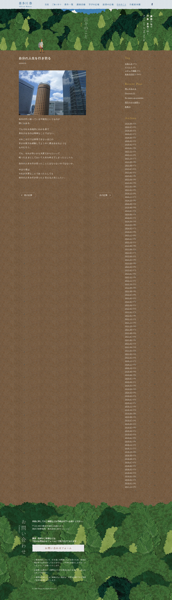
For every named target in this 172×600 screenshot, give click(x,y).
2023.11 (128, 239)
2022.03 (128, 309)
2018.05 (128, 469)
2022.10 (128, 284)
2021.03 (128, 351)
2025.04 (128, 179)
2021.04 (128, 347)
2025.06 (128, 172)
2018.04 (128, 473)
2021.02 (128, 354)
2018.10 (128, 452)
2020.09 (128, 372)
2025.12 (128, 151)
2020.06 (128, 382)
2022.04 (128, 305)
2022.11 (128, 281)
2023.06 (128, 256)
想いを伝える (130, 89)
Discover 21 (130, 93)
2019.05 (128, 427)
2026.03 (128, 141)
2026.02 (128, 144)
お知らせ (128, 64)
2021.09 (128, 330)
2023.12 (128, 235)
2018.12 (128, 445)
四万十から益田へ (132, 102)
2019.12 (128, 403)
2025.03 (128, 183)
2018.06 (128, 466)
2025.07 (128, 169)
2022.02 (128, 312)
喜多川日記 (129, 74)
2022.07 (128, 295)
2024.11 (128, 197)
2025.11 (128, 155)
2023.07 (128, 253)
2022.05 (128, 302)
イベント (128, 67)
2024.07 (128, 211)
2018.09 (128, 455)
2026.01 (128, 148)
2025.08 (128, 165)
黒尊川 (128, 107)
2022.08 (128, 291)
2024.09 (128, 204)
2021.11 (128, 323)
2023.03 (128, 267)
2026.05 (128, 134)
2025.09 (128, 162)
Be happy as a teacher (134, 98)
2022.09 (128, 288)
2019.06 (128, 424)
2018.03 (128, 476)
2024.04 (128, 221)
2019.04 (128, 431)
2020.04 (128, 389)
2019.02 (128, 438)
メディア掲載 (130, 71)
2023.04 (128, 263)
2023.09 (128, 246)
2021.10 (128, 326)
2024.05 (128, 218)
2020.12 (128, 361)
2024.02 (128, 228)
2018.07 (128, 462)
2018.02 (128, 480)
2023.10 (128, 242)
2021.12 (128, 319)
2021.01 (128, 358)
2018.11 (128, 448)
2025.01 (128, 190)
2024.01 (128, 232)
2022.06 (128, 298)
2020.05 (128, 386)
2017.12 (128, 487)
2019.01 (128, 441)
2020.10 (128, 368)
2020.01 (128, 399)
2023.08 (128, 249)
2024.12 (128, 193)
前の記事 (28, 195)
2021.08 (128, 333)
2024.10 (128, 200)
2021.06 (128, 340)
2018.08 (128, 459)
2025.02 (128, 186)
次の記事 (103, 195)
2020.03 (128, 392)
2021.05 (128, 344)
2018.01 (128, 483)
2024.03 (128, 225)
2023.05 (128, 260)
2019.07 (128, 420)
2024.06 (128, 214)
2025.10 (128, 158)
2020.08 (128, 375)
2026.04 (128, 137)
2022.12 (128, 277)
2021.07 (128, 337)
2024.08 (128, 207)
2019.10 (128, 410)
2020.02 (128, 396)
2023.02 (128, 270)
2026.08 (128, 124)
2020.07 (128, 379)
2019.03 (128, 434)
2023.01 (128, 274)
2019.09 (128, 413)
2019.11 (128, 406)
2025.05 (128, 176)
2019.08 (128, 417)
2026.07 (128, 127)
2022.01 (128, 316)
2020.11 (128, 365)
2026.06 (128, 131)
